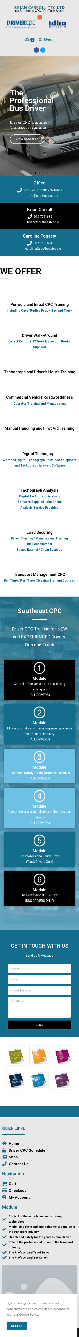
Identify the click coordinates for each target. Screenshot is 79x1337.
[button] (31, 173)
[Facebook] (36, 50)
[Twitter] (42, 50)
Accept (17, 1326)
